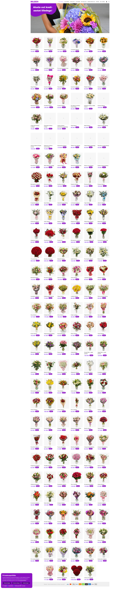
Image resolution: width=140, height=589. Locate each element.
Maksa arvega (96, 584)
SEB (83, 584)
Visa (67, 584)
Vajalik (5, 585)
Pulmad (97, 1)
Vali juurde (102, 1)
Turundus (23, 585)
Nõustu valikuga (16, 583)
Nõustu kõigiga (7, 583)
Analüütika (10, 585)
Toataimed (78, 1)
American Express (74, 584)
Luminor (92, 584)
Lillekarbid (66, 1)
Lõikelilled (72, 1)
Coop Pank (89, 584)
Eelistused (17, 585)
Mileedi (34, 1)
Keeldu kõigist (25, 583)
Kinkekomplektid (91, 1)
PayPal (77, 584)
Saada (37, 51)
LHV (86, 584)
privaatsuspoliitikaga (22, 580)
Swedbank (80, 584)
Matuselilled (84, 1)
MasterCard (70, 584)
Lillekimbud (60, 1)
